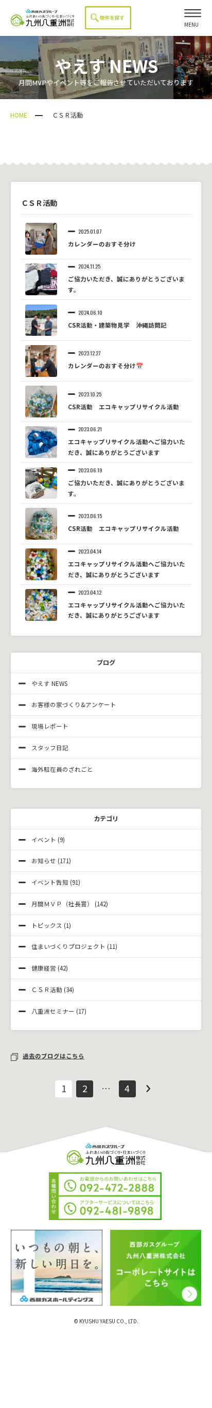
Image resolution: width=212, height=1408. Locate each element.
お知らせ (43, 861)
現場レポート (49, 726)
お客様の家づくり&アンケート (73, 704)
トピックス (46, 925)
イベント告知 (49, 882)
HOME (18, 114)
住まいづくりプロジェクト (68, 946)
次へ (148, 1088)
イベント (43, 839)
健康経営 (43, 968)
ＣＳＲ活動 (46, 989)
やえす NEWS (49, 683)
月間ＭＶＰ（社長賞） (62, 904)
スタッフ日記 (49, 748)
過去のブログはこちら (53, 1056)
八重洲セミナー (53, 1011)
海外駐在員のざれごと (62, 769)
